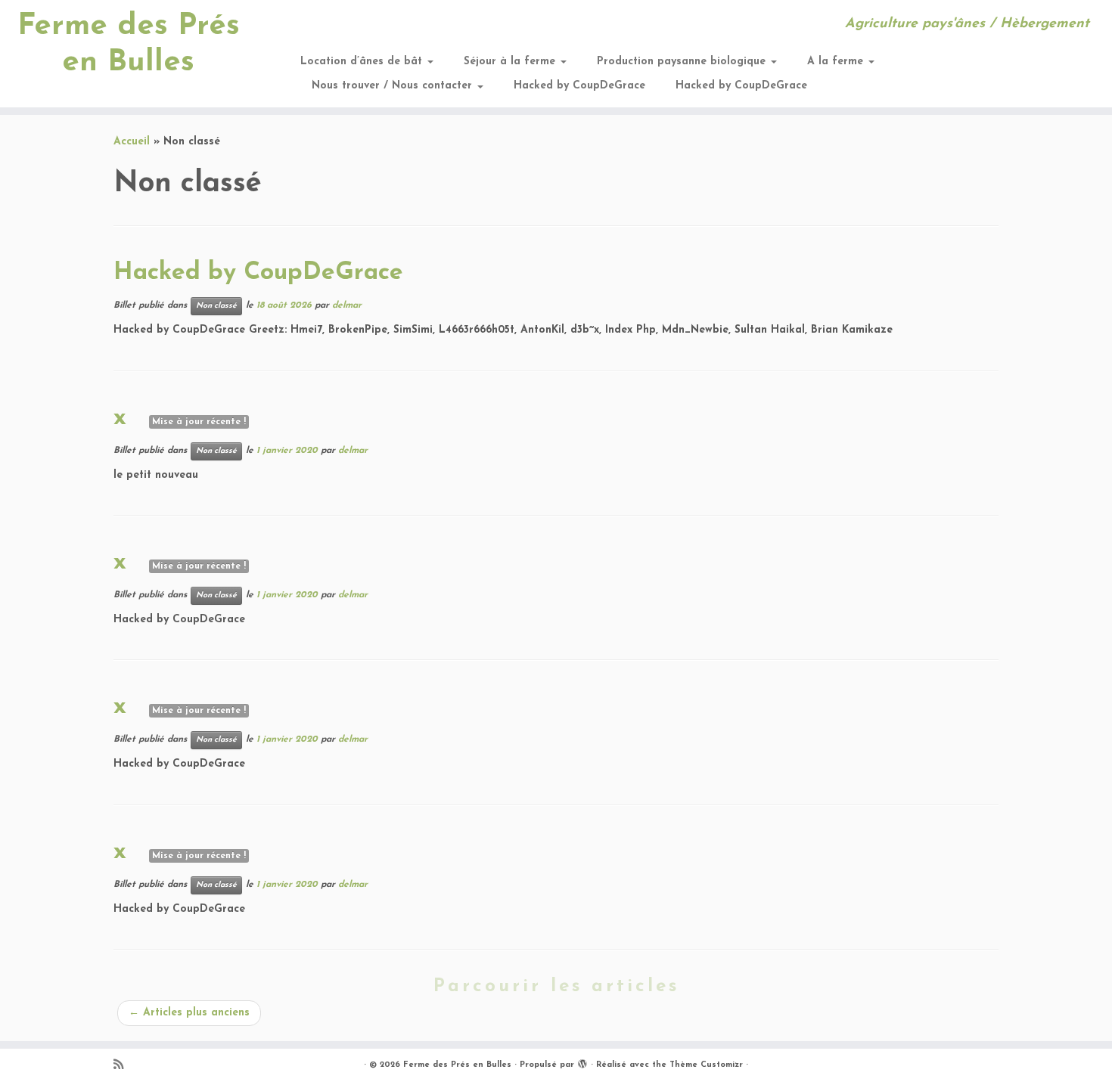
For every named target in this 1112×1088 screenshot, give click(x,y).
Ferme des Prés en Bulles (128, 44)
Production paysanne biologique (683, 61)
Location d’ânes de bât (363, 61)
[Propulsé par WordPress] (582, 1062)
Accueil (131, 141)
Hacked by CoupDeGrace (579, 85)
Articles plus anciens (189, 1012)
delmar (347, 305)
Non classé (216, 306)
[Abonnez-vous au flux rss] (123, 1066)
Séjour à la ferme (511, 61)
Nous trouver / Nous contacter (394, 85)
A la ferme (837, 61)
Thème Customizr (706, 1065)
